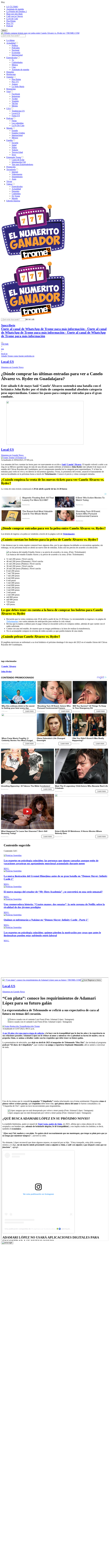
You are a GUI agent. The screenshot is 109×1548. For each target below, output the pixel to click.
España (15, 130)
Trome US (21, 457)
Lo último (10, 40)
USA (8, 108)
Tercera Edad (17, 152)
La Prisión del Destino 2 (16, 11)
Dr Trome (16, 196)
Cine (14, 67)
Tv (13, 60)
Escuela (15, 143)
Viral (8, 91)
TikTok (15, 103)
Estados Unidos (18, 133)
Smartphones (17, 177)
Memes (15, 106)
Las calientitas (18, 123)
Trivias (9, 181)
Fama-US (16, 116)
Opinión (9, 77)
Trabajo (15, 150)
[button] (30, 319)
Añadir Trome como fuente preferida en (17, 356)
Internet (15, 172)
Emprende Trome (13, 157)
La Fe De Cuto (18, 125)
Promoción (11, 167)
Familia (9, 140)
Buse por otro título (14, 14)
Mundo (9, 128)
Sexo (14, 155)
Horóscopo (11, 74)
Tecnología (11, 169)
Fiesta (14, 121)
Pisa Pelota (11, 21)
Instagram (16, 96)
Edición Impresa (13, 201)
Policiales (16, 48)
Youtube (15, 101)
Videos (9, 184)
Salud (14, 145)
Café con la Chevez (14, 16)
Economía (16, 52)
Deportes (10, 72)
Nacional (15, 50)
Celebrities (16, 193)
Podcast (9, 26)
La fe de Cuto (12, 18)
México (15, 138)
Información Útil (19, 162)
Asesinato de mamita (15, 9)
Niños (14, 147)
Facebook (16, 94)
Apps (14, 179)
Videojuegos (17, 174)
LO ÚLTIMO (12, 7)
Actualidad (11, 43)
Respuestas (11, 89)
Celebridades (17, 62)
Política (15, 45)
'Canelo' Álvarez (8, 666)
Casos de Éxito (18, 160)
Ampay (15, 84)
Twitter (15, 99)
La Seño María (18, 86)
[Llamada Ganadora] (33, 260)
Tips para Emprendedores (22, 164)
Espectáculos (11, 57)
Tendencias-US (18, 111)
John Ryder (6, 671)
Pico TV (10, 23)
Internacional (17, 55)
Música (15, 65)
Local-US (16, 113)
